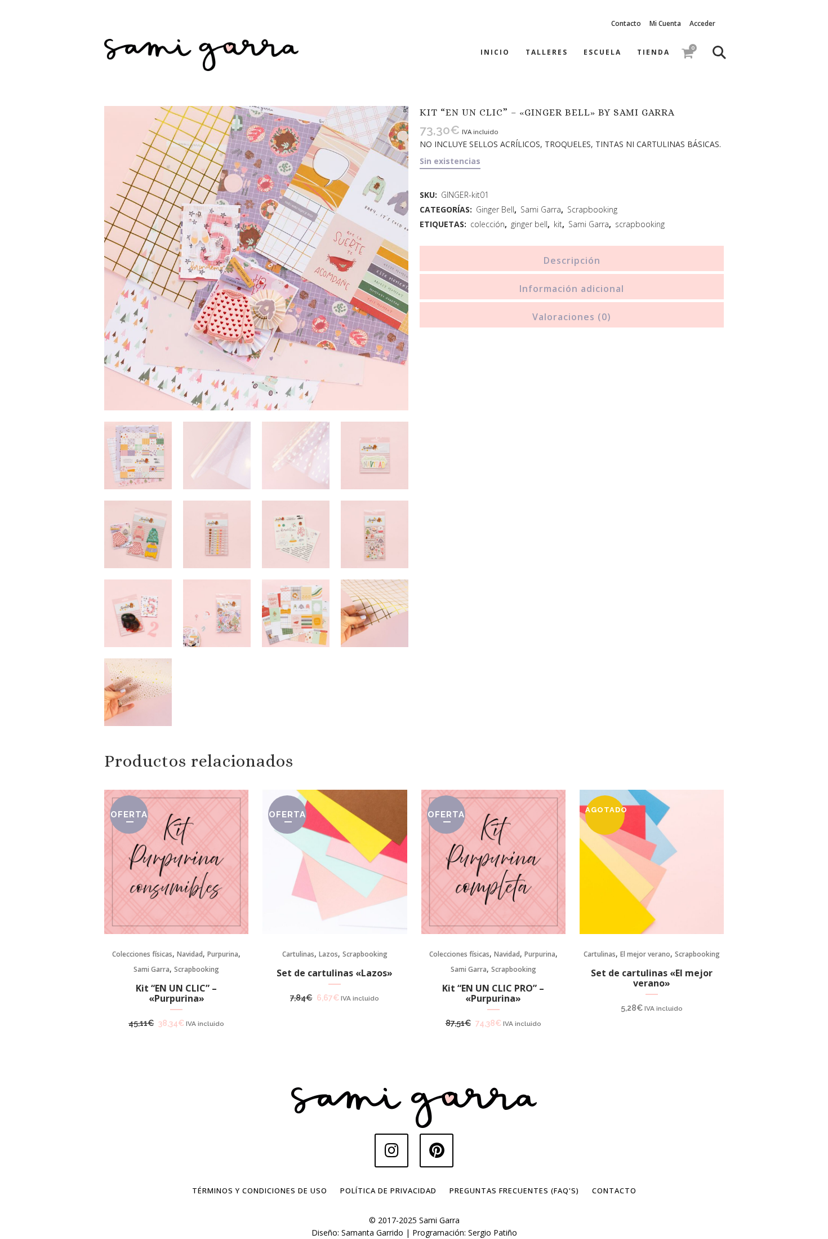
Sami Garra (540, 209)
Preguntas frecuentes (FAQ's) (514, 1190)
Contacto (626, 23)
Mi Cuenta (665, 23)
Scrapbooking (592, 209)
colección (487, 224)
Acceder (702, 23)
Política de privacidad (388, 1190)
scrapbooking (640, 224)
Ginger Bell (495, 209)
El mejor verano (645, 954)
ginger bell (529, 224)
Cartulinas (298, 954)
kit (558, 224)
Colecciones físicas (142, 954)
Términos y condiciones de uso (259, 1190)
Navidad (190, 954)
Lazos (328, 954)
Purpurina (222, 954)
